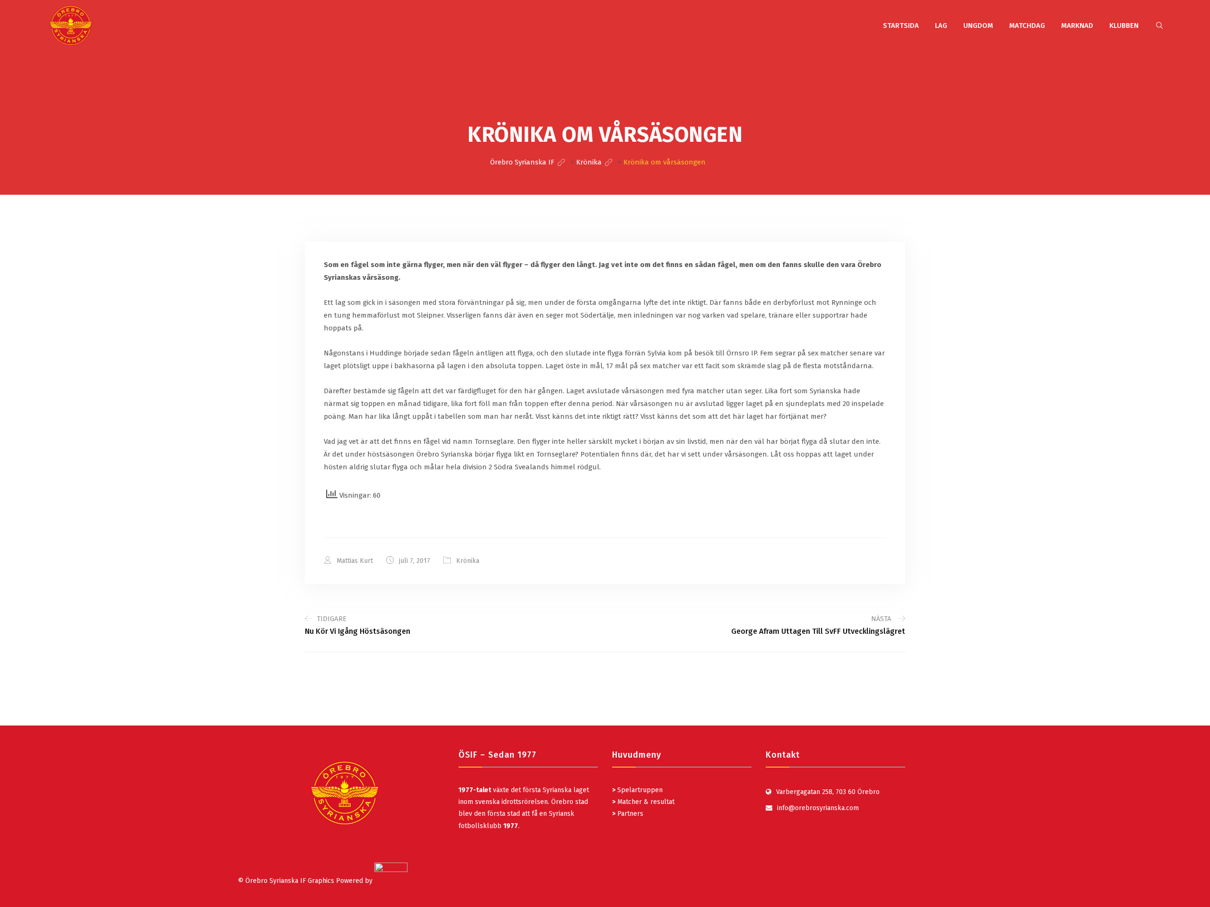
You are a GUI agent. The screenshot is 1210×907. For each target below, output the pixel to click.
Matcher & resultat (643, 802)
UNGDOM (978, 25)
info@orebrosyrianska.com (818, 808)
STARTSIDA (901, 25)
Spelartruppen (639, 790)
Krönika (467, 561)
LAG (941, 25)
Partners (627, 814)
